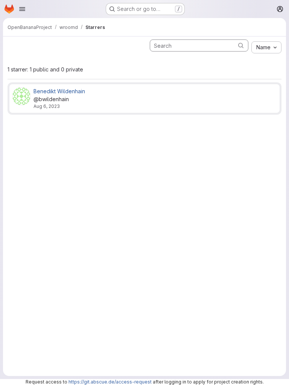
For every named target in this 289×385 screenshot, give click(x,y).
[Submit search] (240, 45)
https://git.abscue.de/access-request (110, 382)
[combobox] (266, 47)
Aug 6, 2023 (46, 106)
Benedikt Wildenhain (59, 91)
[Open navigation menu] (22, 9)
